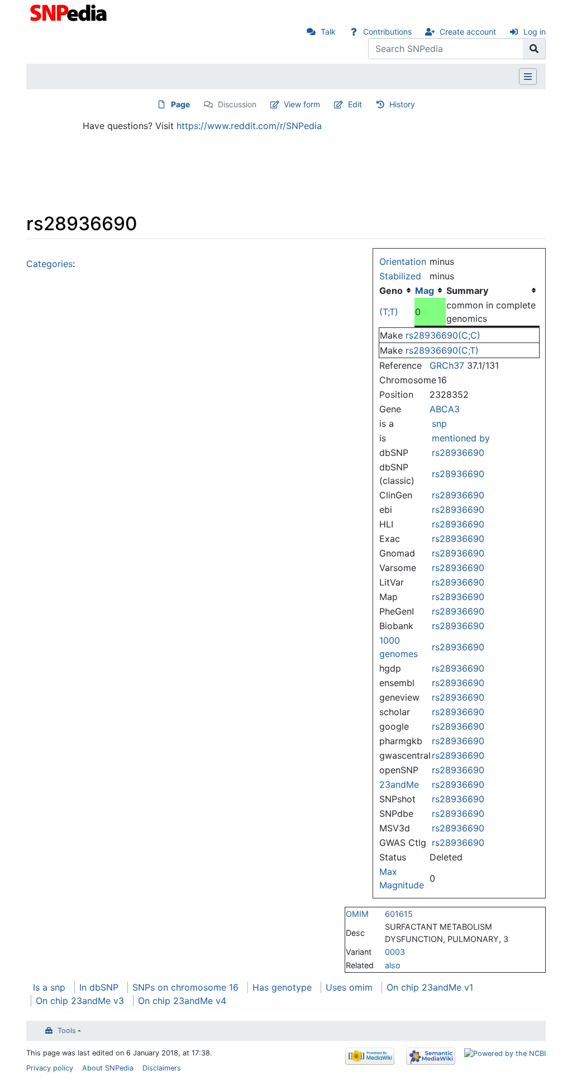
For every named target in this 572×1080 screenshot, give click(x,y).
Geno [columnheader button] (391, 290)
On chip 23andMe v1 (430, 987)
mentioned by (461, 438)
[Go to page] (534, 48)
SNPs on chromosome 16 (185, 987)
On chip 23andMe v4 (182, 1000)
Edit (355, 104)
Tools (67, 1030)
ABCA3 (445, 409)
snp (439, 423)
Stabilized (400, 276)
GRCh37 (447, 365)
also (393, 965)
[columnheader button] (430, 290)
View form (302, 104)
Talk (328, 31)
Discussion (237, 104)
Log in (534, 31)
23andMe (399, 784)
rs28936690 (458, 452)
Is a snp (49, 987)
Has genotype (282, 987)
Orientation (402, 261)
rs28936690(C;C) (443, 335)
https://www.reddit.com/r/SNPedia (249, 125)
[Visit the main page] (69, 11)
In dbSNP (98, 987)
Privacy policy (49, 1068)
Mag (424, 290)
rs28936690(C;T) (442, 350)
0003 (395, 952)
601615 (399, 914)
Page (180, 104)
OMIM (357, 914)
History (402, 104)
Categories (49, 263)
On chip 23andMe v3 (80, 1000)
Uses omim (349, 987)
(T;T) (388, 311)
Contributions (387, 31)
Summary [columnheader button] (467, 290)
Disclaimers (161, 1068)
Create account (468, 31)
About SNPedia (108, 1068)
